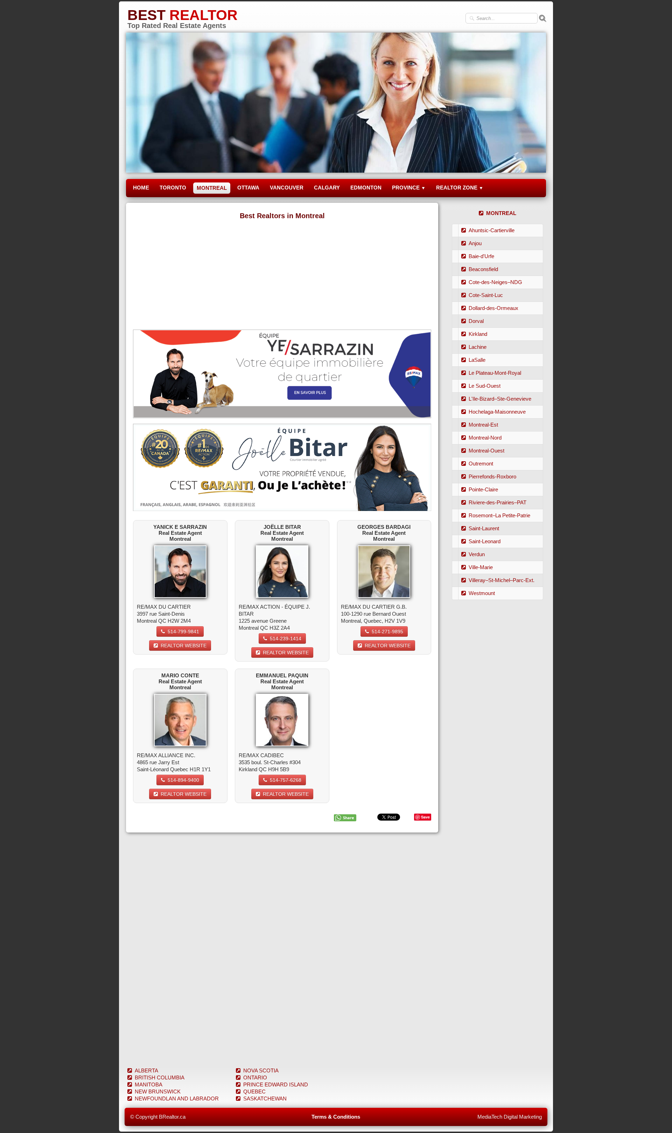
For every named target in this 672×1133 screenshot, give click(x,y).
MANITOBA (148, 1084)
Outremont (481, 464)
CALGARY (327, 188)
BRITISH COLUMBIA (159, 1077)
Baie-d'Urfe (481, 256)
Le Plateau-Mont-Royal (495, 373)
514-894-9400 (183, 780)
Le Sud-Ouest (484, 386)
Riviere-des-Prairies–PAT (497, 502)
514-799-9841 (183, 631)
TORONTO (173, 188)
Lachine (477, 347)
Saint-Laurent (484, 528)
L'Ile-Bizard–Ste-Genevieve (500, 399)
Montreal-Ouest (486, 451)
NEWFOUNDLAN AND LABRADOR (177, 1098)
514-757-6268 (285, 780)
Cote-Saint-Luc (486, 295)
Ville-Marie (481, 567)
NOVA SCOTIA (261, 1070)
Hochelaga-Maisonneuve (497, 412)
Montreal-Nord (485, 438)
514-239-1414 (285, 638)
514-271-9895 (387, 631)
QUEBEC (254, 1091)
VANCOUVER (286, 188)
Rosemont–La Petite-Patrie (499, 515)
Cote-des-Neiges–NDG (495, 282)
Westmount (482, 593)
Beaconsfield (483, 269)
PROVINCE (409, 188)
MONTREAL (212, 188)
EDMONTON (366, 188)
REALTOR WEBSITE (183, 645)
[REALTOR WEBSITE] (180, 571)
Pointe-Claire (483, 489)
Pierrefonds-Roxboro (492, 476)
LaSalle (477, 360)
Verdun (477, 554)
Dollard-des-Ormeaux (493, 308)
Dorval (476, 321)
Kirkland (478, 334)
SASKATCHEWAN (265, 1098)
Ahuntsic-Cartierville (491, 230)
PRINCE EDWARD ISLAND (275, 1084)
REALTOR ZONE (459, 188)
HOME (141, 188)
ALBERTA (146, 1070)
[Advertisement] (282, 273)
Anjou (475, 243)
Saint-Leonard (484, 541)
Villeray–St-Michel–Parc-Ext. (501, 580)
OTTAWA (248, 188)
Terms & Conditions (336, 1117)
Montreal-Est (483, 425)
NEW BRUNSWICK (158, 1091)
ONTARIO (255, 1077)
